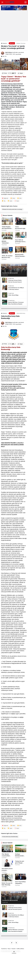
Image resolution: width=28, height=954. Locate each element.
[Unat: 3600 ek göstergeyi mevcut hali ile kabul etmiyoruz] (20, 238)
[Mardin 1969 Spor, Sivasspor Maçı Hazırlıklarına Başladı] (14, 302)
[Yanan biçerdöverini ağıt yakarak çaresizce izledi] (20, 224)
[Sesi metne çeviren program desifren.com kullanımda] (7, 866)
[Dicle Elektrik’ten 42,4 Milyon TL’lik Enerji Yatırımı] (14, 287)
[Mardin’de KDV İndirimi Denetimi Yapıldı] (20, 253)
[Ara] (25, 2)
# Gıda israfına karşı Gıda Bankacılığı (10, 836)
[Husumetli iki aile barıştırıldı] (14, 270)
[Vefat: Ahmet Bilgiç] (14, 295)
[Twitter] (16, 942)
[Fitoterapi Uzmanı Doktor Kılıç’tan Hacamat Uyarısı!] (14, 280)
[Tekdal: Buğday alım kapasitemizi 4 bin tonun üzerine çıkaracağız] (7, 224)
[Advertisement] (14, 26)
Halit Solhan (8, 52)
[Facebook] (11, 942)
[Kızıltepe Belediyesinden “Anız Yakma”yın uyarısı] (20, 851)
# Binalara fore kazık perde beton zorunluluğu (12, 209)
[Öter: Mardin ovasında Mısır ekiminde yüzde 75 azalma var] (7, 851)
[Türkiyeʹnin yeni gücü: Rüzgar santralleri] (20, 866)
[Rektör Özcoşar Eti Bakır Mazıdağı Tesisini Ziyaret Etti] (7, 880)
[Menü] (2, 2)
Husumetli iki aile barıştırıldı (10, 273)
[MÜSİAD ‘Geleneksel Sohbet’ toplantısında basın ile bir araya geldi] (7, 238)
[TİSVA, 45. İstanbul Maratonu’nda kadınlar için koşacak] (7, 253)
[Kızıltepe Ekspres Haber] (9, 2)
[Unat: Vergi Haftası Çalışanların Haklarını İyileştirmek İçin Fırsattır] (20, 880)
